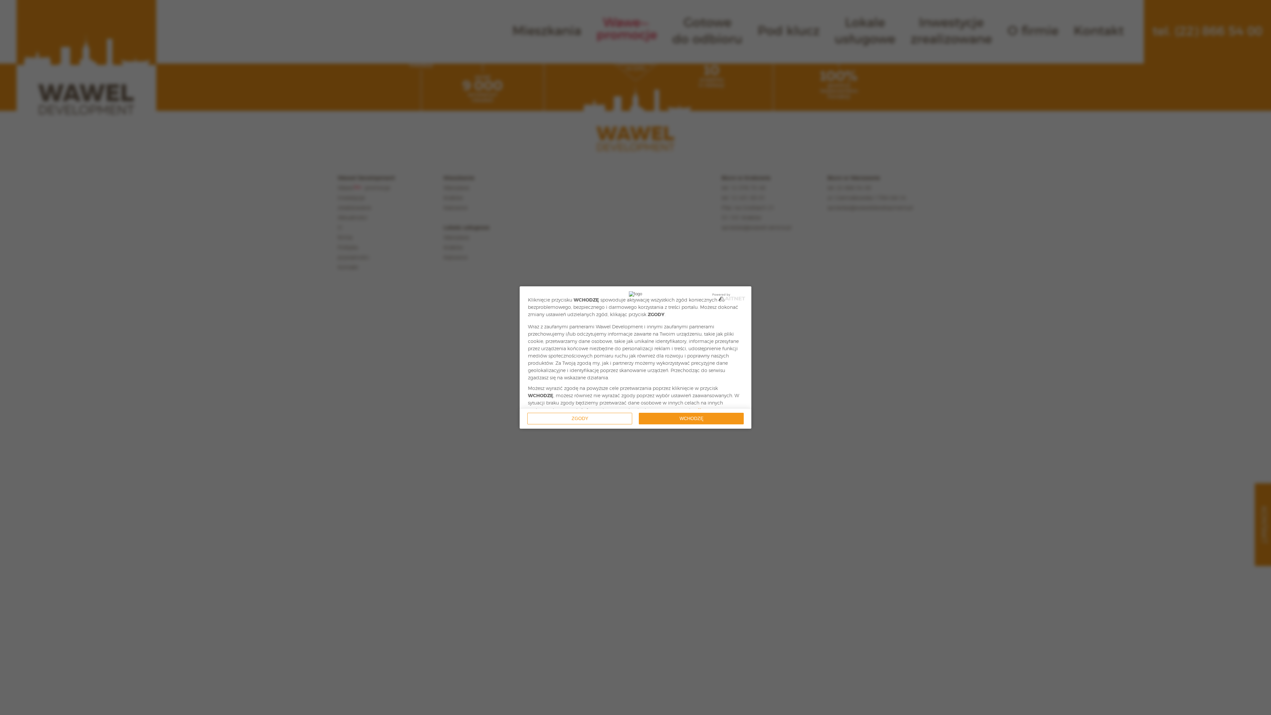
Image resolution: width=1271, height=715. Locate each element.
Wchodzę (691, 418)
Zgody (580, 418)
